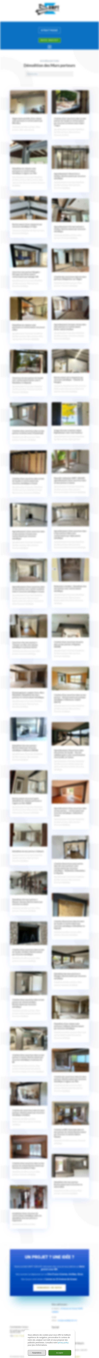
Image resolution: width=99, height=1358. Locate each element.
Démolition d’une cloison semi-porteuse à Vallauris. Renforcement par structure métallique (69, 1026)
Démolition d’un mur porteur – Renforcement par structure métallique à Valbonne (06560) (25, 747)
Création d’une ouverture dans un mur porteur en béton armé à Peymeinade (28, 432)
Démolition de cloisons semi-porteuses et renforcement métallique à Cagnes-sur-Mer (24, 170)
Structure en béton (34, 389)
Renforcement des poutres (22, 601)
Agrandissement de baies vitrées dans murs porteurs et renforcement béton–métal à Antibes (70, 326)
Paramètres (36, 1353)
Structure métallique (20, 233)
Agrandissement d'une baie (22, 177)
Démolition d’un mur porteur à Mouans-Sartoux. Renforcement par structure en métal (27, 901)
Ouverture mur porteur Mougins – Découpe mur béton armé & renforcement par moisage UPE (26, 274)
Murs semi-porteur (27, 130)
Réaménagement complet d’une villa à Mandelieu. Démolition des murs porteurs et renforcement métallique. (28, 695)
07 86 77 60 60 (19, 1336)
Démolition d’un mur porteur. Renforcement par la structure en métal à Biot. (68, 1184)
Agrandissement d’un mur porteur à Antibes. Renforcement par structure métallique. (70, 229)
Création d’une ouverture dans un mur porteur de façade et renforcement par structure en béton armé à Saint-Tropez (70, 122)
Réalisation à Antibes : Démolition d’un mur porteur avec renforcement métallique (70, 588)
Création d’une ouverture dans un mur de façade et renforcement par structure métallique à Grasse (28, 480)
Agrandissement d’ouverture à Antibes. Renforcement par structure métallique (70, 176)
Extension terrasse (34, 490)
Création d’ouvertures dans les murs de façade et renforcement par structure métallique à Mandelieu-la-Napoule (69, 924)
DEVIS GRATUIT (49, 40)
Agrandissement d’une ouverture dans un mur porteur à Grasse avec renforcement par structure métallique (28, 535)
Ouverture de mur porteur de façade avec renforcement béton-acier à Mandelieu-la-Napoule (27, 380)
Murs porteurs (33, 180)
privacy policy (63, 1342)
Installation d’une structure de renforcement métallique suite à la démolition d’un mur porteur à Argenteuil (27, 1217)
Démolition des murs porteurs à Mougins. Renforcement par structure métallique (70, 976)
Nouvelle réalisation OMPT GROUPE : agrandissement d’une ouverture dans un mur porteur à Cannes (70, 480)
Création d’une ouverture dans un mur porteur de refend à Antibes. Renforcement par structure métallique (28, 1003)
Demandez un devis (49, 1287)
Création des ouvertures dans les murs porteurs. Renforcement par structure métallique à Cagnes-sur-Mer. (70, 1079)
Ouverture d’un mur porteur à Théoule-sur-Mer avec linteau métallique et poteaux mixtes (25, 644)
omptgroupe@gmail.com (67, 1320)
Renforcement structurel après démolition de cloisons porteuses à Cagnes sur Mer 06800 (27, 800)
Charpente (16, 230)
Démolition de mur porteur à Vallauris (28, 851)
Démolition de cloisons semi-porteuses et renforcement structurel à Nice (28, 327)
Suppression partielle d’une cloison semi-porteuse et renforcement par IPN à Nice (27, 120)
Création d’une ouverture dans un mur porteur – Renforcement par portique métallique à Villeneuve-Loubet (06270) (70, 698)
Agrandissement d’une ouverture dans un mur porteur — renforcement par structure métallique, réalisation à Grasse (70, 811)
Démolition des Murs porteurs (23, 127)
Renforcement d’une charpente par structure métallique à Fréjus (27, 225)
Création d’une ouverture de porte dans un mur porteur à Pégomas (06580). (68, 644)
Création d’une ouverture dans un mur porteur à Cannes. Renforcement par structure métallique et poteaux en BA (28, 1058)
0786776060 (49, 30)
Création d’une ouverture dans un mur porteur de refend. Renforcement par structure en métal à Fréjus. (28, 1165)
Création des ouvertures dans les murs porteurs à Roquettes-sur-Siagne (70, 278)
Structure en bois (30, 183)
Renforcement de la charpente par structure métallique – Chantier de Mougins (68, 379)
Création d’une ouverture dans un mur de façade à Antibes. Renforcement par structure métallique (28, 952)
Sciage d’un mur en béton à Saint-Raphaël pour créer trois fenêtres (68, 431)
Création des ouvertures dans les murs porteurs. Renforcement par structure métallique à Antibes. (28, 1112)
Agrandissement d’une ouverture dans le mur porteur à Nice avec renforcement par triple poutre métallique (70, 534)
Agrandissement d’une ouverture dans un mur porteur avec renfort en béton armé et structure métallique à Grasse (28, 589)
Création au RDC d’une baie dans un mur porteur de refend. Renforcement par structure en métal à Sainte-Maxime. (70, 1133)
